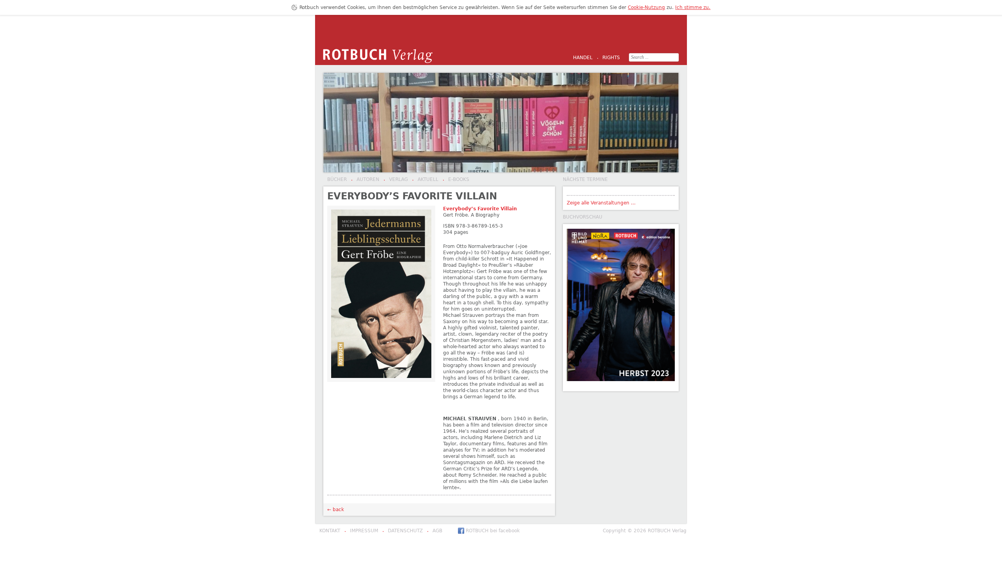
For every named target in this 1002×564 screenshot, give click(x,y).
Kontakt (329, 530)
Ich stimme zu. (692, 7)
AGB (434, 531)
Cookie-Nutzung (646, 7)
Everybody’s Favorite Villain (480, 209)
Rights (608, 58)
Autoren (365, 180)
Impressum (361, 531)
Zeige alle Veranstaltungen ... (601, 203)
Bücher (337, 179)
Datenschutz (402, 531)
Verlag (396, 180)
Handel (583, 57)
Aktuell (425, 180)
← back (335, 509)
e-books (456, 180)
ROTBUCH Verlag (378, 56)
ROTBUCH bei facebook (493, 530)
